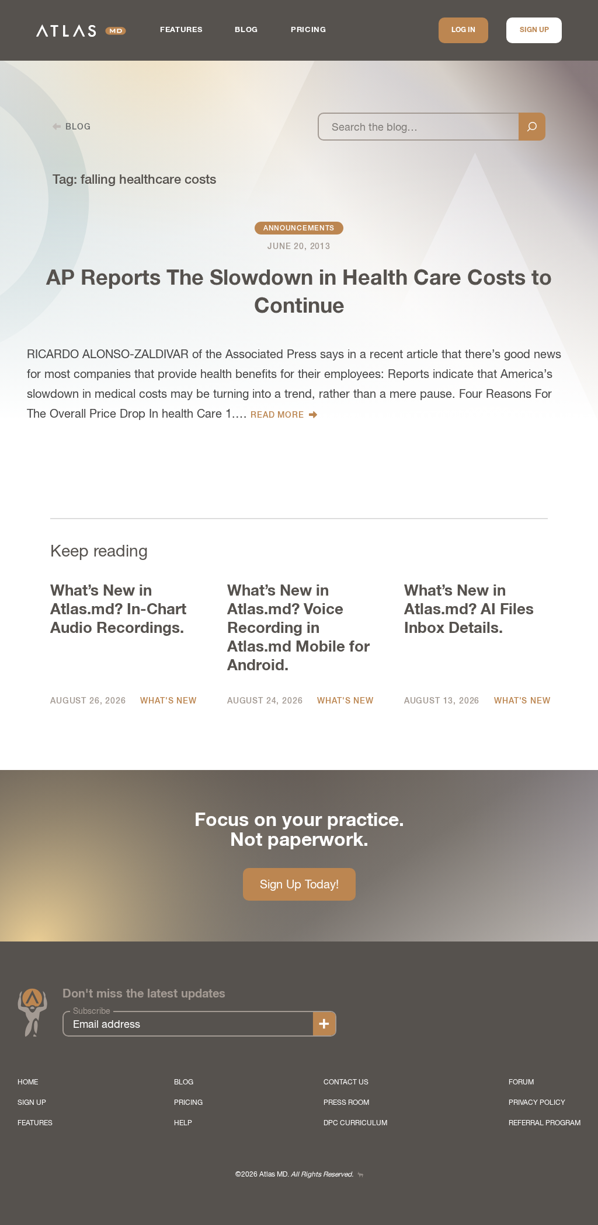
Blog (246, 30)
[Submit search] (532, 127)
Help (183, 1123)
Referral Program (544, 1123)
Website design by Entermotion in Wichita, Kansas (360, 1174)
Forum (521, 1082)
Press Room (346, 1102)
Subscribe (91, 1011)
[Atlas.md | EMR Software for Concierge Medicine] (81, 30)
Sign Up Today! (299, 884)
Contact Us (346, 1082)
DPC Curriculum (355, 1123)
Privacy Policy (537, 1102)
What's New (168, 700)
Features (181, 30)
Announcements (299, 228)
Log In (463, 30)
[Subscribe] (324, 1024)
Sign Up (534, 30)
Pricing (308, 30)
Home (28, 1082)
